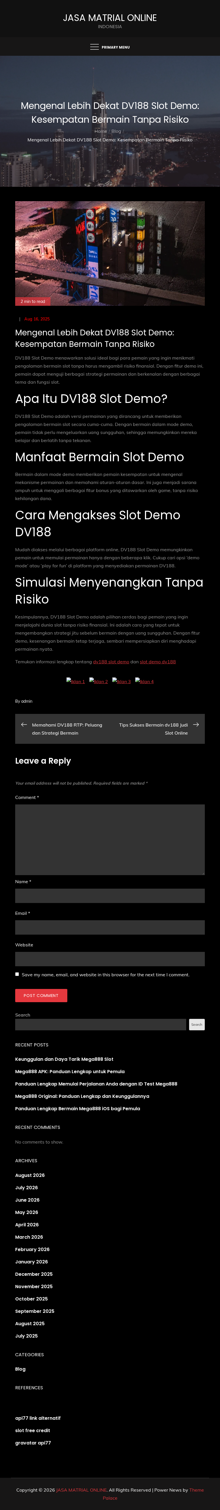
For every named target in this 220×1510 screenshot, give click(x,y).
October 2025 (31, 1299)
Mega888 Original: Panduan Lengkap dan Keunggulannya (82, 1096)
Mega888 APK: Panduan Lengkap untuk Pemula (70, 1071)
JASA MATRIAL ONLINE (110, 17)
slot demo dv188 (158, 661)
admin (26, 701)
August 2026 (30, 1175)
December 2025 (34, 1274)
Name (23, 881)
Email (22, 913)
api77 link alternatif (38, 1418)
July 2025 (26, 1336)
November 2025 (34, 1286)
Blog (20, 1369)
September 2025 (34, 1311)
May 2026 (26, 1212)
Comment (27, 797)
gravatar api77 (33, 1443)
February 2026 (32, 1249)
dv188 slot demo (111, 661)
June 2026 (27, 1200)
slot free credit (32, 1430)
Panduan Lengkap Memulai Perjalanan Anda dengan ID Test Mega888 (96, 1084)
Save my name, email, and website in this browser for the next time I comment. (106, 974)
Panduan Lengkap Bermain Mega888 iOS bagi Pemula (77, 1108)
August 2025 (30, 1323)
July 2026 (26, 1187)
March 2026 (29, 1237)
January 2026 (31, 1262)
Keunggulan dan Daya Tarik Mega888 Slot (64, 1059)
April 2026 (27, 1224)
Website (24, 945)
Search (22, 1015)
